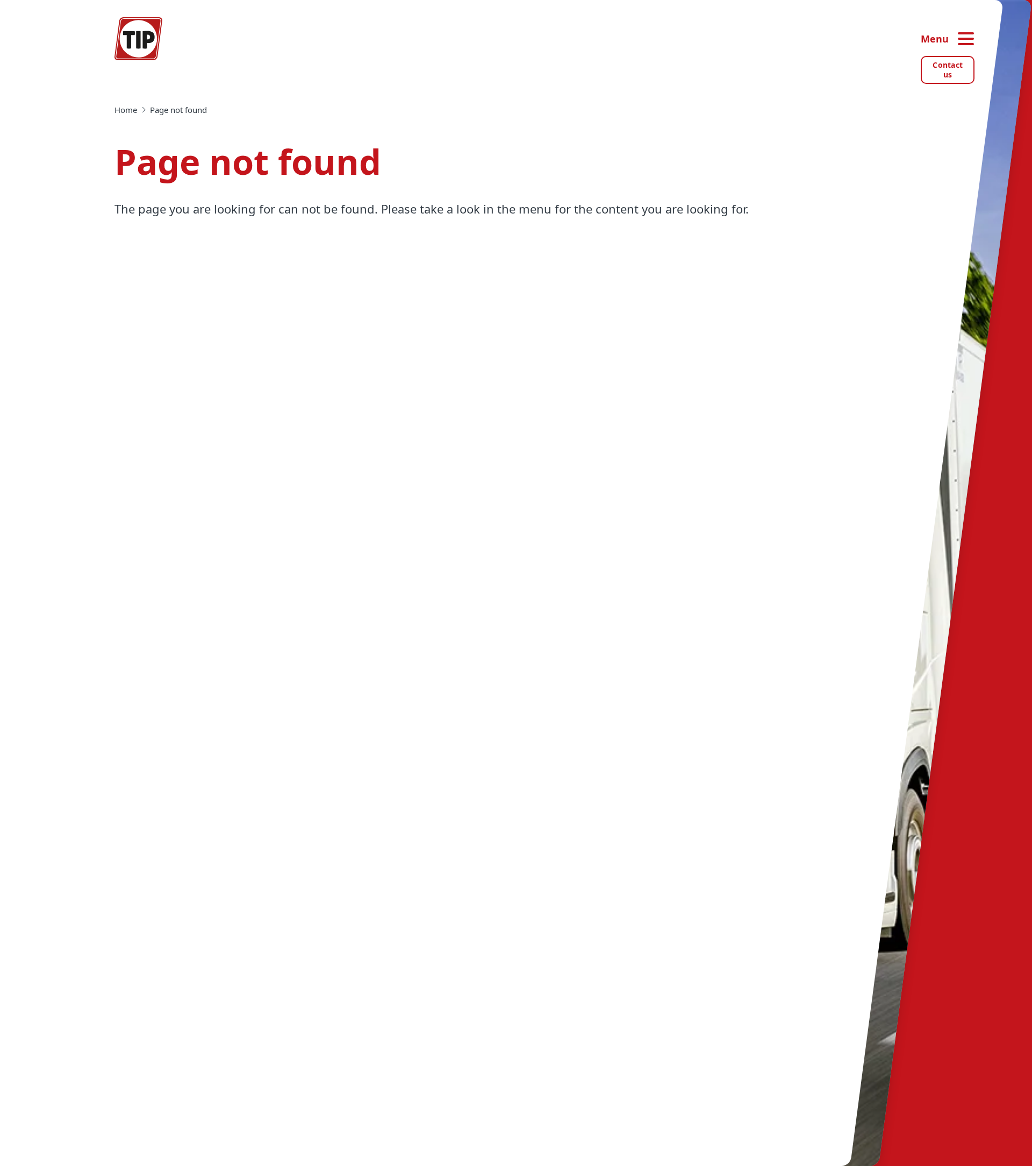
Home (125, 109)
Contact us (948, 70)
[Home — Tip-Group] (138, 38)
